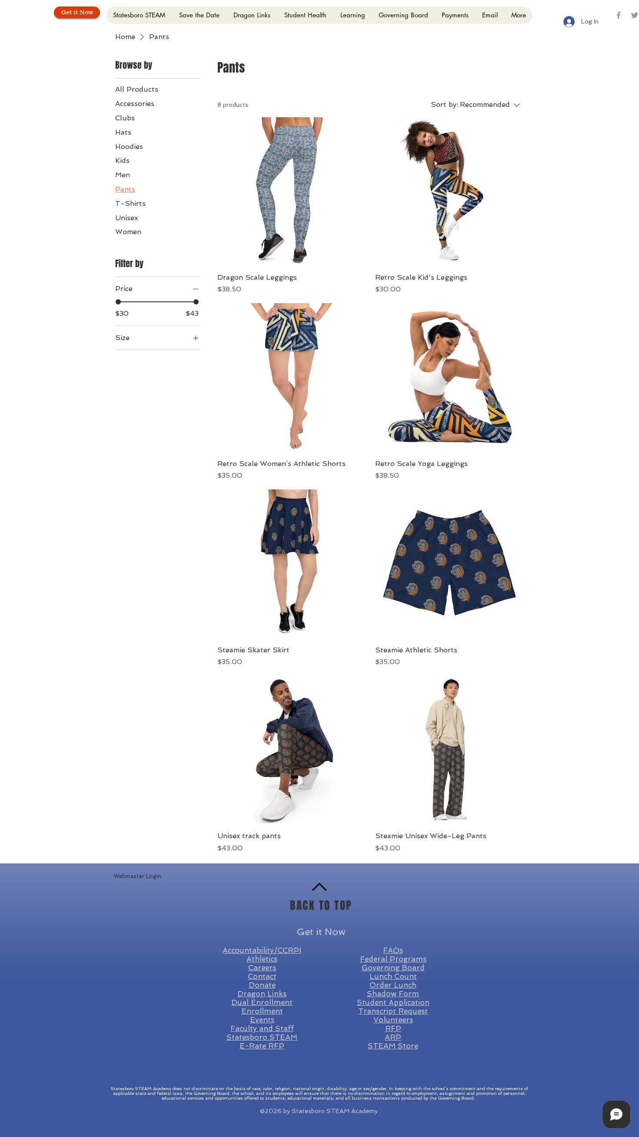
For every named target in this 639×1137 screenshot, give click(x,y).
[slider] (118, 302)
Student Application (393, 1002)
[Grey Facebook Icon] (618, 15)
